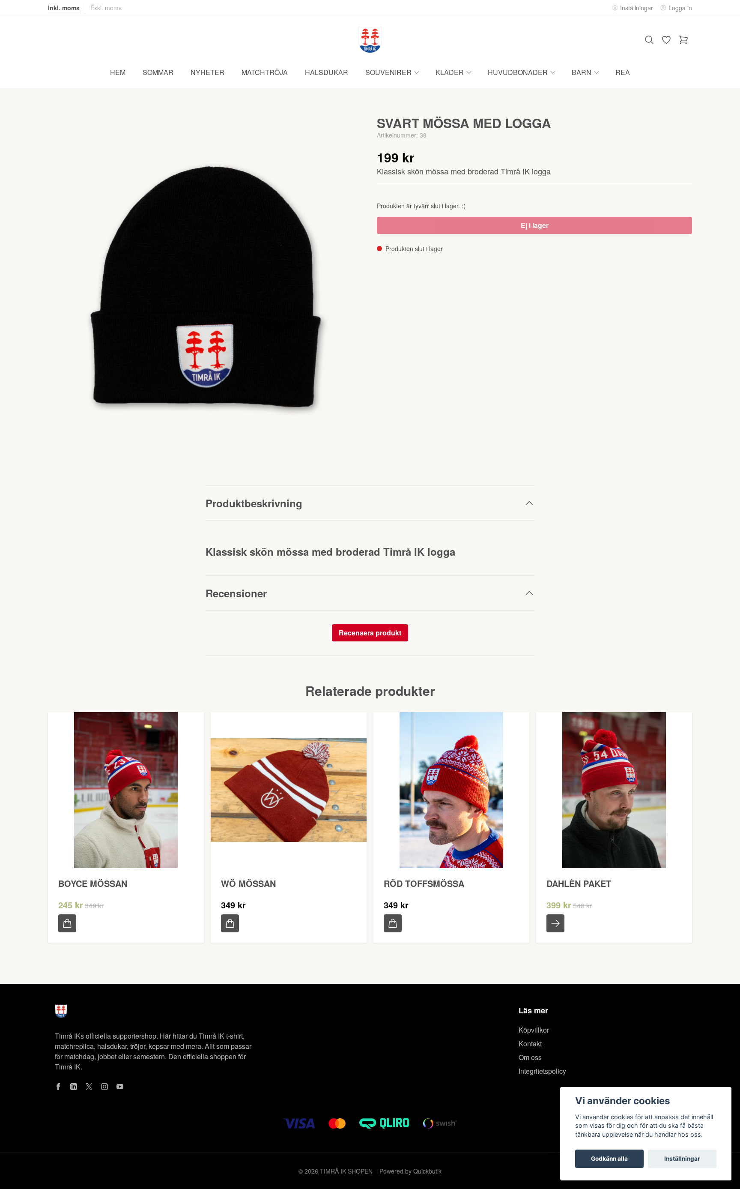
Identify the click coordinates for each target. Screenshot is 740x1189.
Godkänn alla (609, 1158)
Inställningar (682, 1158)
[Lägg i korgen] (67, 923)
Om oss (530, 1057)
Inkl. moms (64, 7)
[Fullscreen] (205, 286)
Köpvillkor (534, 1030)
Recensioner (236, 593)
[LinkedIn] (73, 1086)
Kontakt (530, 1043)
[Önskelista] (666, 39)
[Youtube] (119, 1086)
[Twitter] (89, 1086)
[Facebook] (58, 1086)
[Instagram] (104, 1086)
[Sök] (649, 39)
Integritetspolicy (542, 1071)
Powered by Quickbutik (410, 1171)
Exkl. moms (106, 7)
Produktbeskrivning (254, 503)
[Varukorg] (683, 39)
